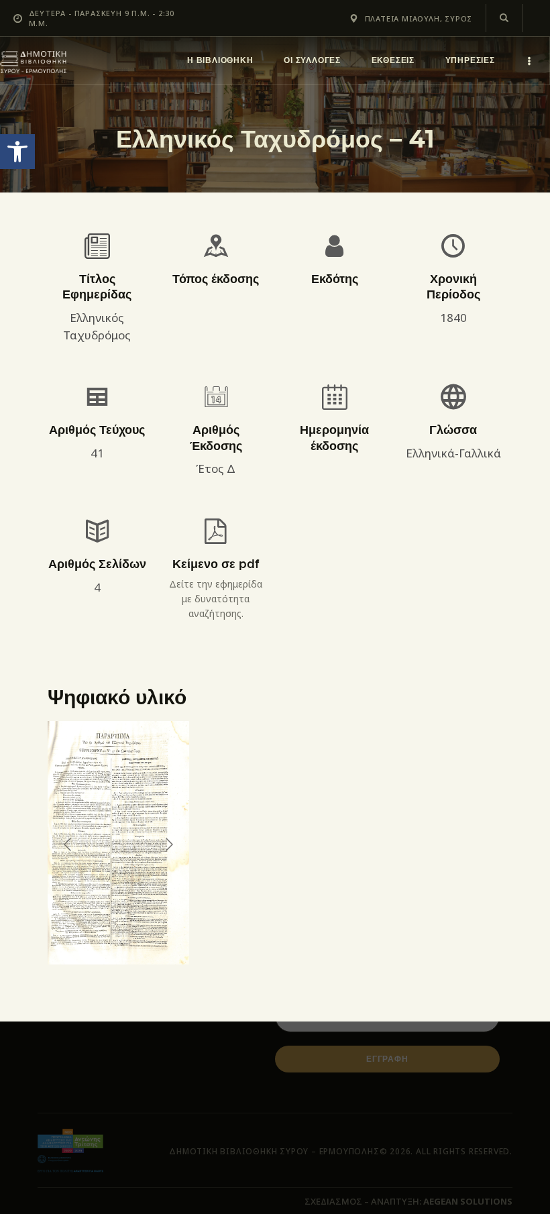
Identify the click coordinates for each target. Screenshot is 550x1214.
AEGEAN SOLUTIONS (467, 1201)
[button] (17, 151)
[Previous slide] (68, 844)
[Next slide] (168, 844)
